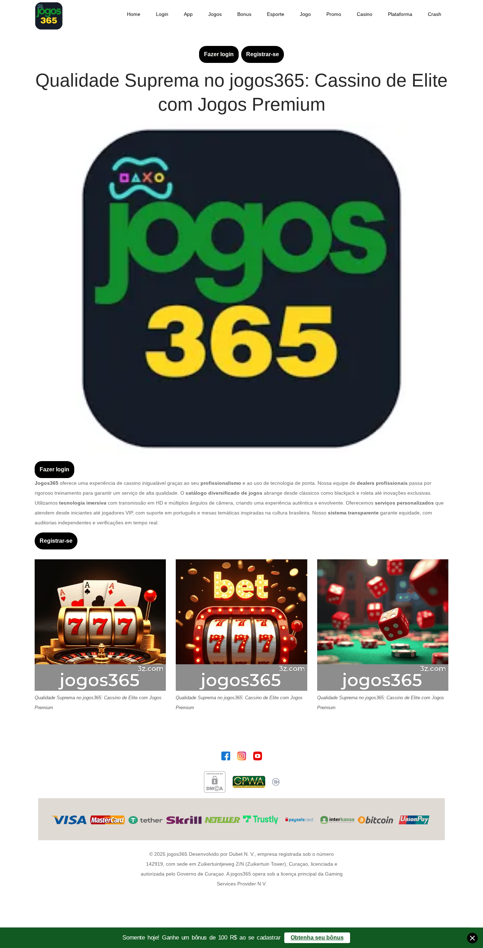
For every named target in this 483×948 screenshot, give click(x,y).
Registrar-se (262, 54)
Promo (333, 14)
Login (162, 14)
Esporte (275, 14)
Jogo (305, 14)
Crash (434, 14)
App (188, 14)
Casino (364, 14)
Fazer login (219, 54)
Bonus (244, 14)
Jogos (215, 14)
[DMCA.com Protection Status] (215, 782)
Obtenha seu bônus (317, 938)
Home (133, 14)
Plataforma (400, 14)
